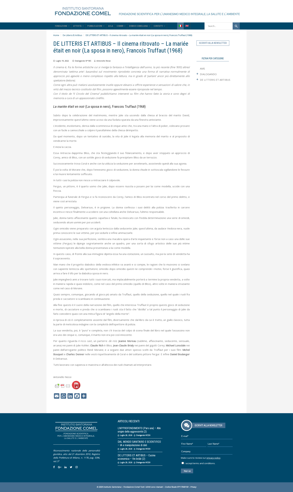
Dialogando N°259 (143, 435)
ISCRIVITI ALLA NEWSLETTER (213, 43)
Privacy (193, 487)
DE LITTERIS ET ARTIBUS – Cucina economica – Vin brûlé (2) (136, 457)
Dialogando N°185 (83, 60)
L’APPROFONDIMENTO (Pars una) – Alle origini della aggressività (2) (139, 430)
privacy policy (213, 457)
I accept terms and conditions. (199, 463)
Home (56, 35)
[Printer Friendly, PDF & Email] (62, 385)
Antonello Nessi (103, 60)
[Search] (236, 26)
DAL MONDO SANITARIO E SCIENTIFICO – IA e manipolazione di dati (139, 443)
